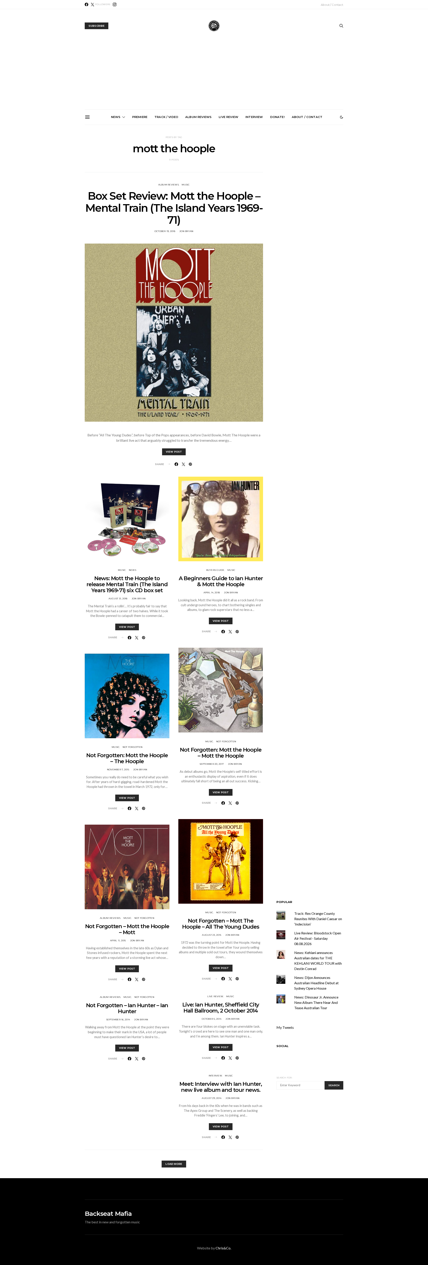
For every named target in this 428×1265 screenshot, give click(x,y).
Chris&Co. (223, 1248)
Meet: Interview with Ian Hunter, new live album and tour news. (220, 1087)
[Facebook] (86, 4)
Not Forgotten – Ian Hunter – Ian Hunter (127, 1008)
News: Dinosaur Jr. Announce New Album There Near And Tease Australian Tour (316, 1002)
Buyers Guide (215, 570)
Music (185, 184)
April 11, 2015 (118, 940)
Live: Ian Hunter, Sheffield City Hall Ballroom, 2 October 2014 (220, 1007)
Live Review (228, 117)
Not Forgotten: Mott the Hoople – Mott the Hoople (220, 752)
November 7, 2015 (118, 769)
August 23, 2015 (211, 934)
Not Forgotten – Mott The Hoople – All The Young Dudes (220, 923)
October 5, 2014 (211, 1018)
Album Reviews (198, 117)
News (116, 117)
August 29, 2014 (211, 1098)
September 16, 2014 (118, 1019)
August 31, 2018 (118, 598)
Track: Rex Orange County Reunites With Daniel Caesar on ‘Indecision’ (318, 918)
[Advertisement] (214, 76)
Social (282, 1046)
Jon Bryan (186, 231)
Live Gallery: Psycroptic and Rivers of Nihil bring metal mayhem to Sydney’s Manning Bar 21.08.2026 (115, 177)
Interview (254, 117)
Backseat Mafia (108, 1213)
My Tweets (285, 1027)
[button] (341, 117)
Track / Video (166, 117)
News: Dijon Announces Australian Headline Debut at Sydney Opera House (316, 982)
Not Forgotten (132, 747)
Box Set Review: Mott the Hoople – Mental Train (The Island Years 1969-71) (174, 207)
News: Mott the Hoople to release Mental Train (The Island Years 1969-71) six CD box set (127, 584)
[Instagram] (114, 4)
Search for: (284, 1077)
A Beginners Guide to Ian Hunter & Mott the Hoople (221, 581)
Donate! (277, 117)
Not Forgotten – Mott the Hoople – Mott (127, 929)
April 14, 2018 (212, 592)
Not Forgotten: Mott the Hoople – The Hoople (127, 758)
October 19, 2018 (164, 231)
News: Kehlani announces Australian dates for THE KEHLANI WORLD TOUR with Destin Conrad (316, 175)
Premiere (139, 117)
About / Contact (332, 4)
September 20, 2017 (212, 764)
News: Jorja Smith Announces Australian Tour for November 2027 (266, 173)
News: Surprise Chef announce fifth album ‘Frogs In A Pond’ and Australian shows (215, 175)
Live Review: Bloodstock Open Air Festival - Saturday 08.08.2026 (317, 938)
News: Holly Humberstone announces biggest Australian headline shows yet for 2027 (165, 175)
